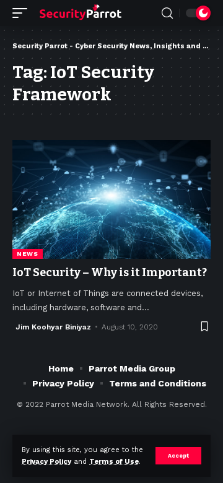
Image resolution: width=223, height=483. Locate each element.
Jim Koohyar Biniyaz (53, 327)
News (27, 253)
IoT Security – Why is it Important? (109, 272)
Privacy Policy (46, 462)
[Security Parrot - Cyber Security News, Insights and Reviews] (80, 13)
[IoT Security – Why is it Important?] (111, 199)
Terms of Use (114, 462)
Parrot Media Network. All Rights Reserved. (126, 404)
